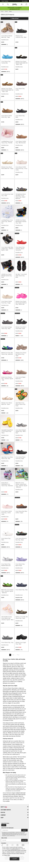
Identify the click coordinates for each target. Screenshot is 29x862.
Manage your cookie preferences (13, 848)
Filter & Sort (15, 18)
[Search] (8, 4)
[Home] (15, 4)
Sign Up (3, 825)
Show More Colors (4, 39)
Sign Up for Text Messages (7, 827)
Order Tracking (5, 1)
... (15, 654)
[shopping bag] (26, 4)
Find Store (24, 840)
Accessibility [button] (24, 1)
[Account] (22, 4)
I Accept (14, 858)
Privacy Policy (7, 855)
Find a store (4, 837)
